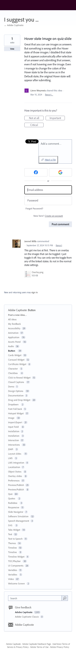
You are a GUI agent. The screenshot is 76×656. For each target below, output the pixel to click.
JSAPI (11, 449)
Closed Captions (16, 382)
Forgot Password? (34, 208)
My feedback (14, 323)
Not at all (36, 118)
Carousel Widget (16, 359)
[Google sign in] (60, 172)
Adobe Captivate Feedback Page (36, 644)
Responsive (13, 507)
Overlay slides (15, 476)
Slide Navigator (15, 511)
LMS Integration (16, 462)
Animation (13, 332)
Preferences (14, 480)
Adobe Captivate (17, 310)
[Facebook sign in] (35, 172)
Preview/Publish (16, 485)
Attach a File (50, 159)
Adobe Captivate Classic (27, 616)
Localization (14, 467)
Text (10, 534)
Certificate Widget (17, 364)
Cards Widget (14, 355)
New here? (48, 215)
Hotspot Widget (16, 413)
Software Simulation (18, 516)
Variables (12, 570)
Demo (11, 386)
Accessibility (14, 328)
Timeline (12, 547)
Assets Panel (14, 341)
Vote (12, 48)
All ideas (12, 319)
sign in (34, 292)
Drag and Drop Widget (19, 399)
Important (57, 118)
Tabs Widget (14, 529)
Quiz (10, 493)
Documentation (16, 395)
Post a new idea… (17, 314)
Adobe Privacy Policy (59, 647)
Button (32, 310)
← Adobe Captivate (14, 25)
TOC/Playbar (14, 561)
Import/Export (15, 422)
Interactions (14, 444)
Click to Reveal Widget (19, 377)
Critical (37, 125)
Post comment (60, 224)
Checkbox (13, 373)
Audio (11, 346)
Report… (49, 94)
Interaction (13, 440)
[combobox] (35, 598)
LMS (10, 458)
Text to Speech (15, 538)
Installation (13, 431)
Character (13, 368)
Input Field (14, 426)
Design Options (16, 391)
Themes (12, 543)
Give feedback (23, 607)
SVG (11, 525)
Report (59, 245)
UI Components (16, 565)
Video (11, 579)
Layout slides (15, 453)
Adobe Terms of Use (39, 647)
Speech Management (18, 520)
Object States (15, 471)
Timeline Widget (16, 556)
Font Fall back (15, 408)
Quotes (12, 498)
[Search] (64, 598)
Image (11, 417)
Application (14, 337)
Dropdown (14, 404)
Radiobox (13, 502)
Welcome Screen (16, 583)
